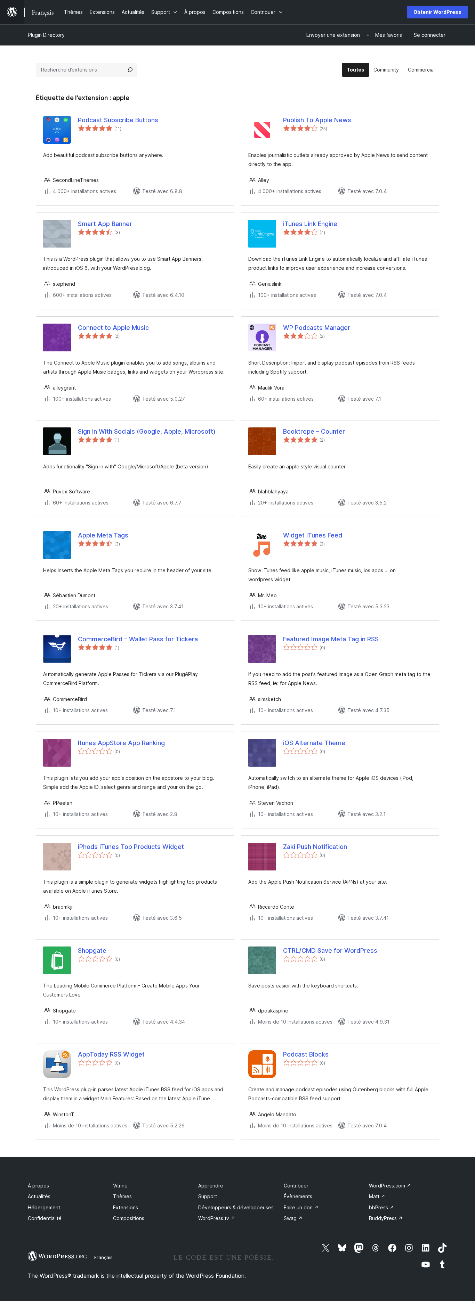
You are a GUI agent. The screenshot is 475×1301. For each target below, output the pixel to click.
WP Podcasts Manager (316, 327)
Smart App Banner (105, 223)
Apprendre (210, 1186)
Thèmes (122, 1196)
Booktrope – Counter (314, 431)
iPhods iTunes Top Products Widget (131, 846)
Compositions (128, 1218)
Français (103, 1257)
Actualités (39, 1196)
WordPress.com (390, 1186)
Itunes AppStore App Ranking (121, 743)
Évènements (298, 1196)
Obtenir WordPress (437, 12)
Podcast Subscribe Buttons (118, 120)
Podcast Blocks (306, 1054)
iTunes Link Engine (310, 223)
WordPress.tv (216, 1218)
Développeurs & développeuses (236, 1207)
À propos (38, 1186)
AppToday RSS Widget (111, 1054)
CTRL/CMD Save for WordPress (330, 950)
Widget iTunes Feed (312, 535)
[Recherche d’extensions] (130, 70)
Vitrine (120, 1186)
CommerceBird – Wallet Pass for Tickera (138, 639)
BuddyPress (386, 1218)
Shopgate (92, 950)
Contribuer (296, 1186)
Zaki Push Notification (315, 846)
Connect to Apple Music (113, 327)
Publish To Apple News (317, 120)
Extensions (125, 1207)
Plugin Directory (46, 35)
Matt (377, 1196)
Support (207, 1196)
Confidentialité (45, 1218)
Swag (293, 1218)
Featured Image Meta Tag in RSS (331, 639)
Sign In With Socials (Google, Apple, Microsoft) (147, 431)
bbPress (381, 1207)
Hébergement (44, 1207)
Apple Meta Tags (103, 535)
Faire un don (301, 1207)
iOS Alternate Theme (314, 743)
